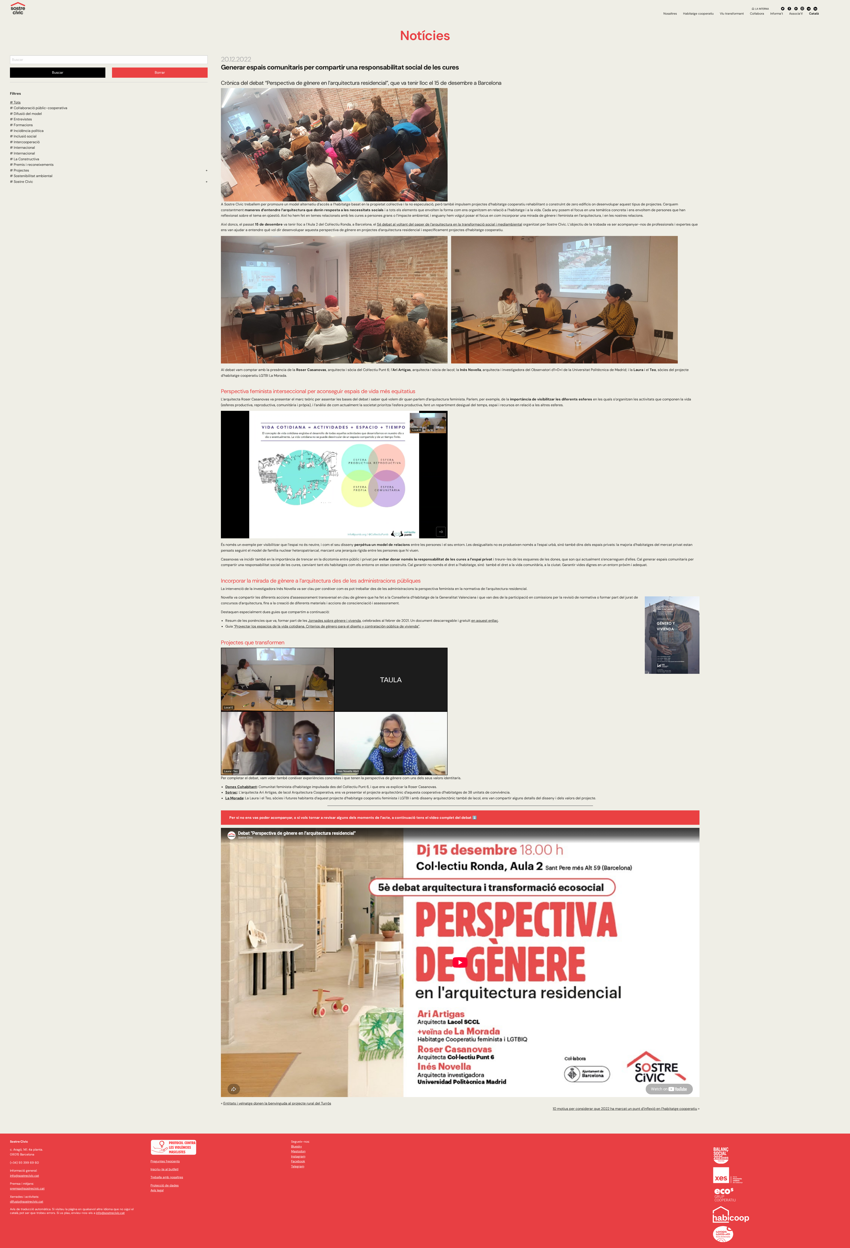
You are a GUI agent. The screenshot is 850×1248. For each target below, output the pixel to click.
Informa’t (776, 13)
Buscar (57, 72)
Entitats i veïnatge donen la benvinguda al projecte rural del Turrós (277, 1103)
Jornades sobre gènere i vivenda (334, 620)
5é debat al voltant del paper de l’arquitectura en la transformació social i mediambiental (449, 224)
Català (814, 13)
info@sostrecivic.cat (24, 1176)
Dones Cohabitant (241, 786)
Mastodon (298, 1151)
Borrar (160, 72)
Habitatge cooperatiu (698, 13)
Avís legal (157, 1190)
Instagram (298, 1156)
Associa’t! (796, 13)
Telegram (297, 1166)
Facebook (298, 1161)
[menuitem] (670, 13)
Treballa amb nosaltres (167, 1177)
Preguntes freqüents (165, 1161)
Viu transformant (732, 13)
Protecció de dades (165, 1185)
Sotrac (231, 792)
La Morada (234, 798)
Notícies (425, 35)
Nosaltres (670, 13)
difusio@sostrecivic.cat (26, 1202)
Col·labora (757, 13)
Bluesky (296, 1146)
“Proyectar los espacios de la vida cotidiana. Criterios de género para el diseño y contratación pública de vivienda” (326, 626)
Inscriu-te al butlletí (164, 1169)
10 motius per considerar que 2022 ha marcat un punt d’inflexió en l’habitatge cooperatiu (625, 1108)
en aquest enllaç (484, 620)
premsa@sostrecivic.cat (27, 1188)
